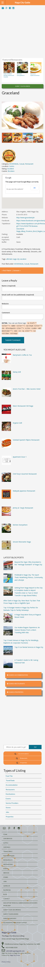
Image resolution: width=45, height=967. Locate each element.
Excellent (10, 169)
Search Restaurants (16, 684)
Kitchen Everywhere (20, 74)
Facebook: (5, 220)
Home (5, 834)
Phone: (4, 214)
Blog (5, 894)
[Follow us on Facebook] (10, 8)
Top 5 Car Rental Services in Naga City (29, 647)
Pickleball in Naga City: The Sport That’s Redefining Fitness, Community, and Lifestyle (29, 577)
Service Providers (12, 803)
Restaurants (23, 758)
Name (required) (8, 286)
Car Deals (6, 847)
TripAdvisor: (6, 223)
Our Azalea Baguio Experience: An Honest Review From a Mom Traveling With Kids (27, 630)
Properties (23, 762)
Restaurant (29, 164)
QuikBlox (6, 886)
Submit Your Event (9, 918)
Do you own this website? (15, 189)
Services (6, 873)
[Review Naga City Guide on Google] (7, 8)
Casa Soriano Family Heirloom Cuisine (9, 75)
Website (5, 304)
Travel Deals (10, 780)
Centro (11, 166)
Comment (6, 313)
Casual (21, 164)
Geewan (16, 270)
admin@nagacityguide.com (15, 951)
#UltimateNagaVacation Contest (15, 922)
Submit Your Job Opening (12, 910)
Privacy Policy (6, 962)
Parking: (5, 234)
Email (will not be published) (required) (18, 295)
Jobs (7, 812)
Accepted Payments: (6, 238)
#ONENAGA (13, 164)
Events (8, 799)
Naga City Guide (9, 932)
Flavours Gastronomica (34, 74)
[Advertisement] (22, 33)
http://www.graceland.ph (25, 217)
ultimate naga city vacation (16, 259)
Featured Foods (8, 855)
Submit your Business (10, 914)
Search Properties (15, 692)
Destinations (10, 794)
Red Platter (7, 270)
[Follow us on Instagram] (13, 8)
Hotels (5, 843)
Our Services (7, 838)
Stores (8, 807)
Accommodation (23, 754)
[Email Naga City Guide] (3, 8)
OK (34, 188)
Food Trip (9, 776)
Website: (5, 217)
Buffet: (4, 242)
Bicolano (11, 171)
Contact (6, 898)
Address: (5, 212)
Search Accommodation (18, 675)
